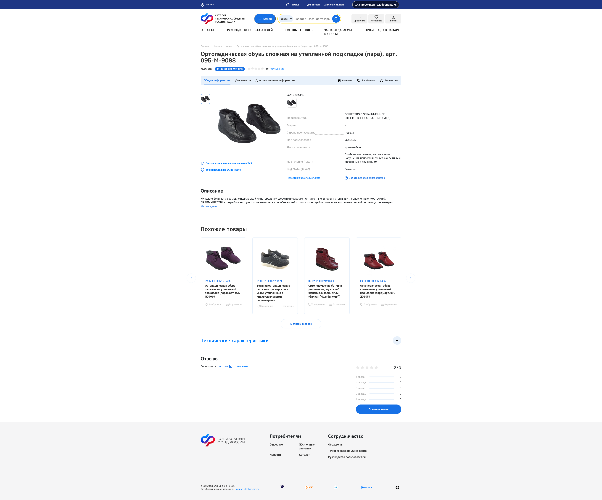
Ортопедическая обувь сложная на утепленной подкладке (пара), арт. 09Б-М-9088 (299, 57)
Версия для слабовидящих (378, 4)
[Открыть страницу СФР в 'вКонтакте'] (366, 487)
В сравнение (235, 304)
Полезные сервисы (298, 30)
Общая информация (217, 80)
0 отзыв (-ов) (277, 69)
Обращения (335, 444)
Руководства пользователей (250, 30)
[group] (249, 124)
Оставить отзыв (379, 409)
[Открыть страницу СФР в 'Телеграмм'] (336, 487)
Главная (205, 46)
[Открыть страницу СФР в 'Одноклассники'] (309, 487)
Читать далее (209, 206)
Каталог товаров (223, 46)
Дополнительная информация (275, 80)
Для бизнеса (313, 4)
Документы (243, 80)
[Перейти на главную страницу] (223, 18)
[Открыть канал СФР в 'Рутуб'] (282, 487)
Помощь (294, 4)
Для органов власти (334, 4)
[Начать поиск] (336, 19)
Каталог (304, 454)
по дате (224, 366)
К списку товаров (301, 323)
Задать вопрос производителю (367, 177)
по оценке (242, 366)
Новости (275, 454)
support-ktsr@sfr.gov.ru (247, 489)
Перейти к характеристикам (303, 177)
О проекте (208, 30)
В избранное (368, 80)
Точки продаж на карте (382, 30)
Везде (284, 19)
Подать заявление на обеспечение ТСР (229, 163)
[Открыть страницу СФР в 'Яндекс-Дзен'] (397, 487)
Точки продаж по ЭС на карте (223, 169)
